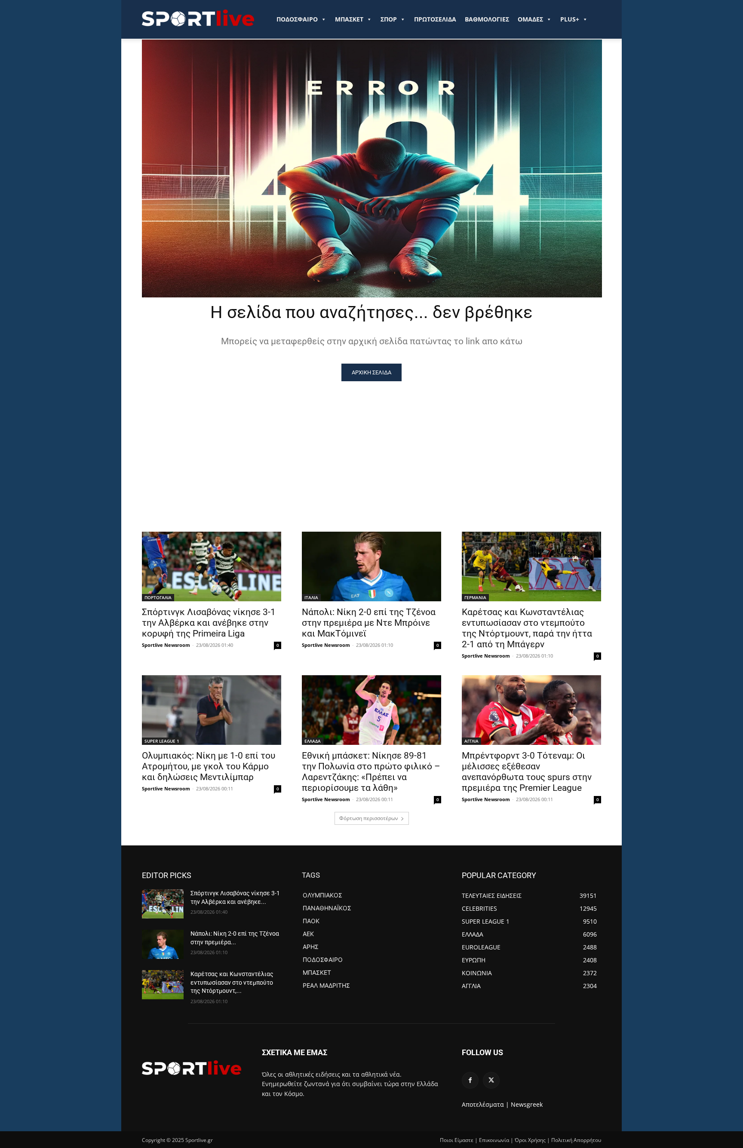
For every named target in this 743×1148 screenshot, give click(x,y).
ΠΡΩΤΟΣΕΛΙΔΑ (435, 19)
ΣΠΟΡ (389, 19)
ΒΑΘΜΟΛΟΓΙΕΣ (487, 19)
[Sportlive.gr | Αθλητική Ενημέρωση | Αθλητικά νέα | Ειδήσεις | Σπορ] (191, 1067)
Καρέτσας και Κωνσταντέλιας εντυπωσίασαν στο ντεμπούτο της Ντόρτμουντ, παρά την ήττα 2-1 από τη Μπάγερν (527, 628)
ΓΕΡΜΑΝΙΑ (475, 597)
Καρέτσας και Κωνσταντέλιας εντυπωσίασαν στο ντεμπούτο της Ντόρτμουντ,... (231, 982)
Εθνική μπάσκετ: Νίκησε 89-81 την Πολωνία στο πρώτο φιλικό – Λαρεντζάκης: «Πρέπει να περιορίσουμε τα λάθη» (371, 771)
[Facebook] (470, 1080)
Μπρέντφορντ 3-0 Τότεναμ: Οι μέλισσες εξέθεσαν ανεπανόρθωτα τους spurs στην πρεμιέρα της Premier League (527, 771)
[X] (491, 1080)
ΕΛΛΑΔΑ (312, 741)
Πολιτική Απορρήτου (576, 1140)
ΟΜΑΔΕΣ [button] (530, 19)
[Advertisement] (371, 446)
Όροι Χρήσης (530, 1140)
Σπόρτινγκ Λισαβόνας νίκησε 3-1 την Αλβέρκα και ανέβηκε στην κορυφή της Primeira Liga (209, 623)
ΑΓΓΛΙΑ (471, 741)
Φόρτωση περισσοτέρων (368, 818)
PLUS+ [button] (569, 19)
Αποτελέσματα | (485, 1104)
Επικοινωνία (494, 1140)
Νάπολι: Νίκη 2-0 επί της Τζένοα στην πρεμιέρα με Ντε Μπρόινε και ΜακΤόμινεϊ (369, 623)
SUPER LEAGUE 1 (161, 741)
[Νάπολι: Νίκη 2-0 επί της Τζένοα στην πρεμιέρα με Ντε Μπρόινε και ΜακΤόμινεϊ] (371, 566)
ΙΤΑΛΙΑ (311, 597)
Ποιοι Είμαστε (456, 1140)
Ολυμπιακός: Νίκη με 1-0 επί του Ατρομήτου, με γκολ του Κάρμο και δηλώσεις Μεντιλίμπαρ (208, 766)
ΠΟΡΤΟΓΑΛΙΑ (158, 597)
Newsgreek (527, 1104)
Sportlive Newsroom (166, 645)
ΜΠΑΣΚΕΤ (349, 19)
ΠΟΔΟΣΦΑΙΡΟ (297, 19)
